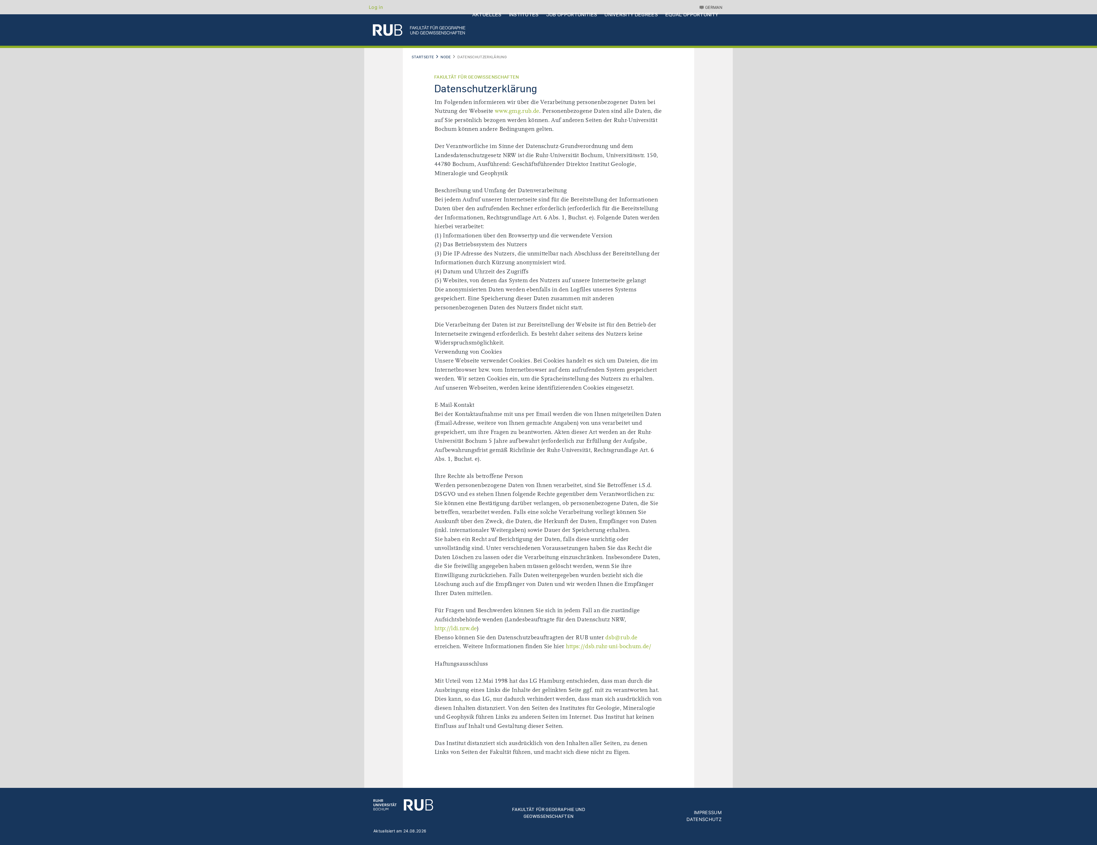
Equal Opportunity (691, 14)
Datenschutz (704, 819)
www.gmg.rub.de (517, 111)
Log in (376, 7)
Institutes (524, 14)
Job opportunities (571, 14)
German (713, 7)
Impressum (708, 812)
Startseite (423, 57)
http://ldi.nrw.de (456, 628)
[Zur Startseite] (403, 804)
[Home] (419, 30)
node (446, 57)
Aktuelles (487, 14)
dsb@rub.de (621, 637)
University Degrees (631, 14)
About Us (485, 50)
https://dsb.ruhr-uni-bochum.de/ (609, 646)
